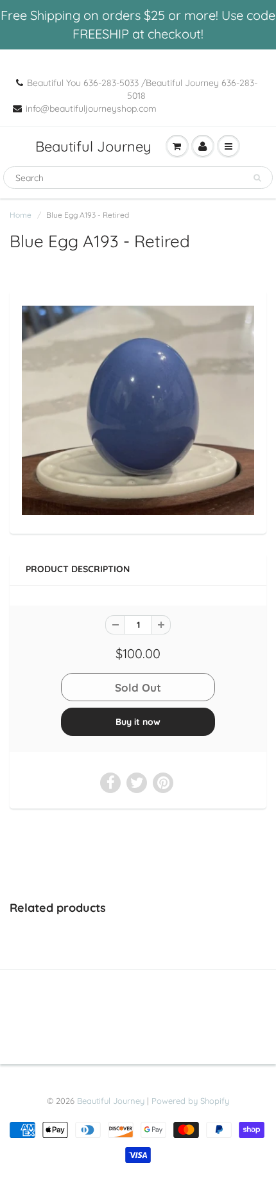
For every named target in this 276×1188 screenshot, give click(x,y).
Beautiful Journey (93, 146)
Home (20, 215)
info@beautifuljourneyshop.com (91, 108)
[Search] (257, 178)
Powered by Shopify (190, 1101)
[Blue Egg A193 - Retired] (138, 410)
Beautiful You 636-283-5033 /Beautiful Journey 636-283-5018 (142, 89)
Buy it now (138, 722)
